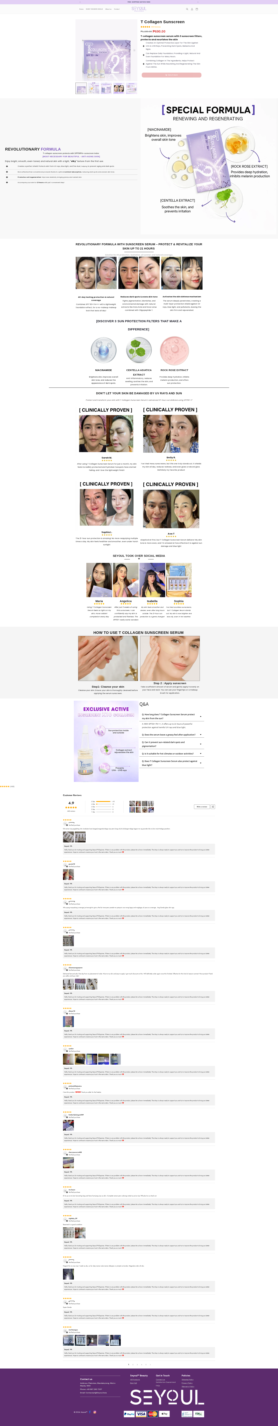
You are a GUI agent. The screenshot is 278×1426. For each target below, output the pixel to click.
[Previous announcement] (80, 2)
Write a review (202, 807)
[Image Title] (89, 1412)
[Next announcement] (198, 2)
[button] (187, 9)
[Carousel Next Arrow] (134, 50)
